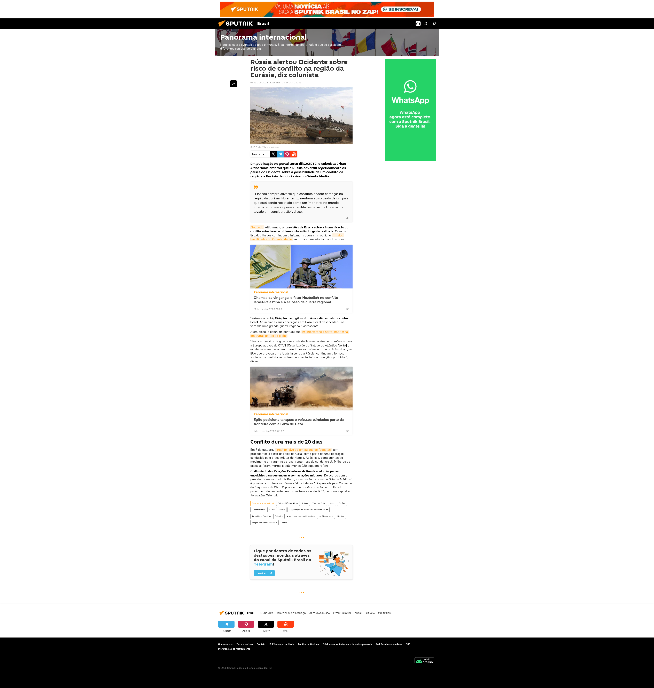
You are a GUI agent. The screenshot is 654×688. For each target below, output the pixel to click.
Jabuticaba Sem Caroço (291, 612)
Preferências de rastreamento (234, 648)
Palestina (279, 516)
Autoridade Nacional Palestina (301, 516)
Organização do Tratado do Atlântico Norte (308, 509)
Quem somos (225, 644)
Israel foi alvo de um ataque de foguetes (303, 450)
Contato (261, 644)
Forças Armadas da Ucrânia (264, 522)
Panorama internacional (271, 292)
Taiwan (284, 522)
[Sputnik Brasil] (236, 27)
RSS (408, 644)
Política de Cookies (308, 644)
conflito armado (326, 516)
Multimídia (385, 612)
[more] (347, 218)
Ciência (370, 612)
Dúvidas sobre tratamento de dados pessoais (347, 644)
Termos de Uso (245, 644)
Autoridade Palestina (261, 516)
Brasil (359, 612)
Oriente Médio (258, 509)
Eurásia (342, 503)
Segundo (257, 227)
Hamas (272, 509)
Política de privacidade (281, 644)
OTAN (282, 509)
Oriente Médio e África (288, 503)
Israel (332, 503)
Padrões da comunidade (389, 644)
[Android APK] (424, 661)
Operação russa (319, 612)
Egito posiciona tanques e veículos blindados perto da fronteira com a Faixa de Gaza (299, 421)
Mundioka (266, 612)
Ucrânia (340, 516)
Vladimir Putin (318, 503)
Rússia (305, 503)
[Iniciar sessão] (425, 23)
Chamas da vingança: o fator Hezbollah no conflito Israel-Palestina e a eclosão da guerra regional (296, 299)
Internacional (342, 612)
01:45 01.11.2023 (259, 82)
